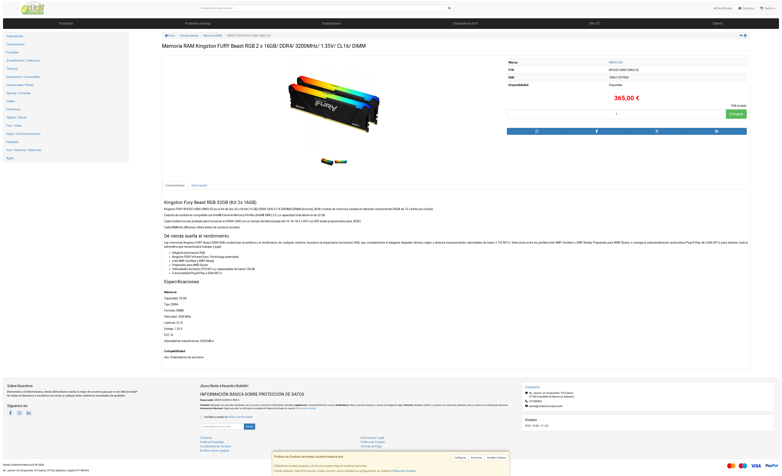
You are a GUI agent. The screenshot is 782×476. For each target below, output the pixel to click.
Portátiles (12, 52)
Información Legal (372, 437)
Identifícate (724, 8)
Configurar (460, 457)
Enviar (249, 426)
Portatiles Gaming (197, 23)
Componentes (15, 44)
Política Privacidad (212, 442)
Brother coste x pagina (214, 450)
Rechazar (476, 457)
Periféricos (13, 109)
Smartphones (331, 23)
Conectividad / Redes (20, 85)
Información (199, 185)
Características (175, 185)
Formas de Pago (371, 446)
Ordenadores (14, 36)
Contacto (747, 8)
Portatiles (66, 23)
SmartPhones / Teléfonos (23, 60)
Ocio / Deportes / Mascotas (23, 150)
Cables (10, 101)
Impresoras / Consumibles (23, 76)
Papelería (12, 142)
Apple (10, 158)
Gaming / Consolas (18, 93)
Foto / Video (14, 125)
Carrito (769, 8)
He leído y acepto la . (228, 416)
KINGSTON (616, 62)
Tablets (717, 23)
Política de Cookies (404, 471)
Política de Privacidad (306, 408)
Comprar (736, 114)
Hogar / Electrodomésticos (23, 133)
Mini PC (595, 23)
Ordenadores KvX (465, 23)
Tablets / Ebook (16, 117)
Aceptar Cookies (496, 457)
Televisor (12, 68)
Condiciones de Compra (215, 446)
